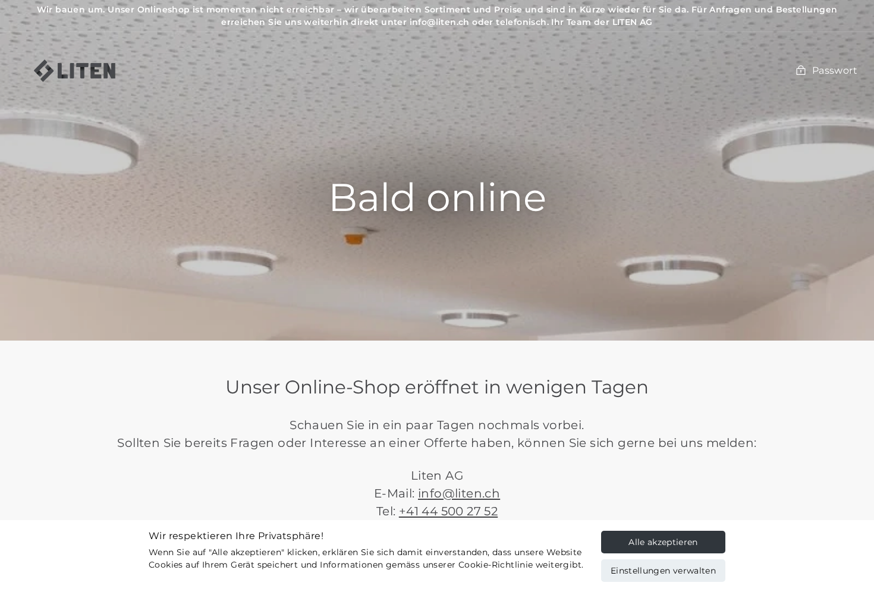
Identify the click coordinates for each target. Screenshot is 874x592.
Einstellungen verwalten (663, 570)
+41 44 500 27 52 (448, 511)
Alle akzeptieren (663, 542)
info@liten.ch (459, 493)
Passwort (834, 70)
